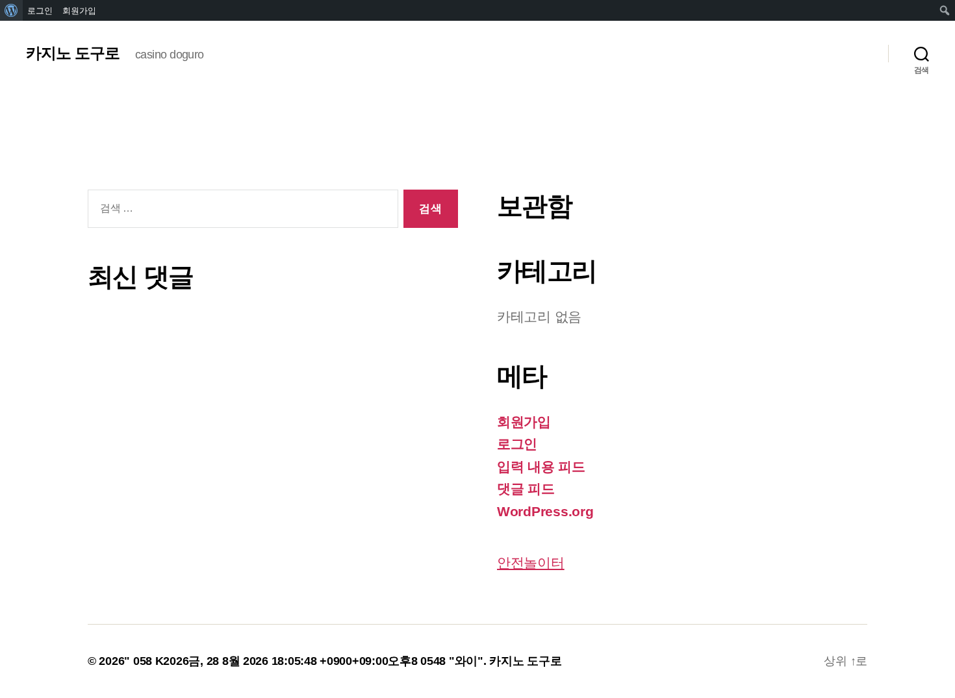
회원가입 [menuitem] (79, 10)
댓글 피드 (526, 488)
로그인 (517, 443)
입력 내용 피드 (541, 466)
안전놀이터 (531, 562)
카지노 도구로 (73, 53)
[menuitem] (11, 10)
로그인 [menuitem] (40, 10)
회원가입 (524, 421)
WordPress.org (545, 511)
